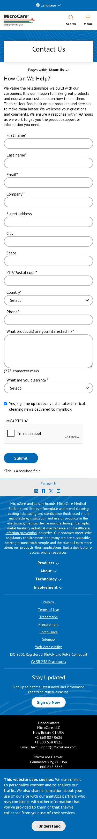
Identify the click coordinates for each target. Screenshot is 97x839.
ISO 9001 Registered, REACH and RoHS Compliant (48, 654)
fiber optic (81, 523)
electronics (15, 523)
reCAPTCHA (16, 420)
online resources (54, 552)
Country (13, 292)
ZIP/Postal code (20, 272)
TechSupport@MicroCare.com (53, 747)
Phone (12, 311)
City (9, 233)
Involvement (46, 587)
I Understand (48, 826)
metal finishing (18, 528)
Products (46, 562)
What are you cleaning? (26, 380)
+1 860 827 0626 (48, 737)
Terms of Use (48, 609)
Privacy (48, 602)
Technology (46, 578)
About (46, 570)
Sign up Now (48, 702)
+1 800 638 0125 (48, 742)
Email (11, 174)
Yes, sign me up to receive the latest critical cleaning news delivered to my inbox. (47, 406)
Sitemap (48, 639)
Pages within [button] (46, 69)
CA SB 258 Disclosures (48, 661)
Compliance (49, 632)
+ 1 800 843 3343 (48, 767)
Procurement (48, 624)
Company (14, 194)
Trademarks (48, 617)
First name (15, 135)
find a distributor (76, 547)
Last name (15, 155)
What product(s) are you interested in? (39, 331)
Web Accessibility (48, 646)
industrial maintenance (48, 528)
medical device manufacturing (49, 523)
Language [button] (48, 5)
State (11, 252)
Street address (19, 213)
